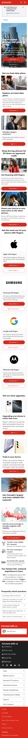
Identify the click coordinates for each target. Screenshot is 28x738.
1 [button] (22, 54)
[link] (13, 14)
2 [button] (16, 544)
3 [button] (12, 551)
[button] (21, 2)
